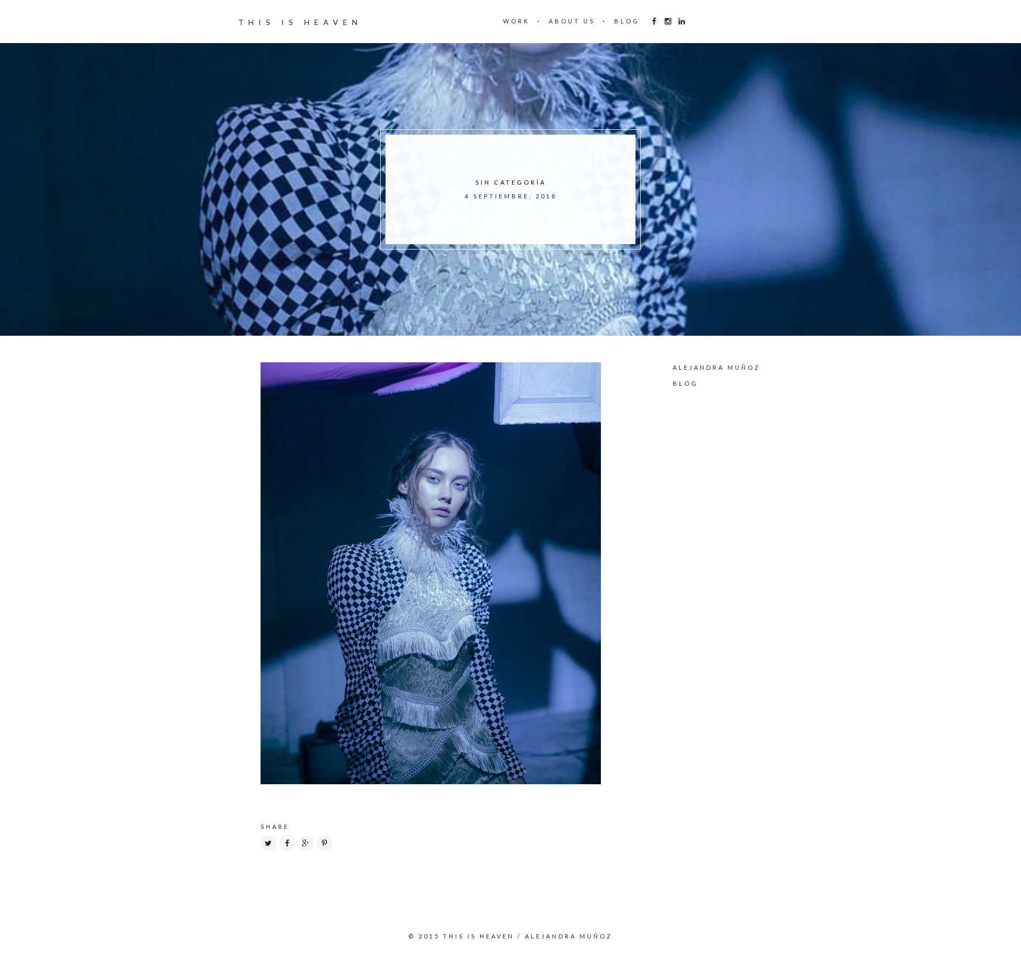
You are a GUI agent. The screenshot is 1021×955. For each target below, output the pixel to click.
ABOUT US (572, 21)
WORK (516, 21)
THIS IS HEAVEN (300, 22)
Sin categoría (510, 182)
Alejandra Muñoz (716, 367)
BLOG (627, 21)
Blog (685, 383)
